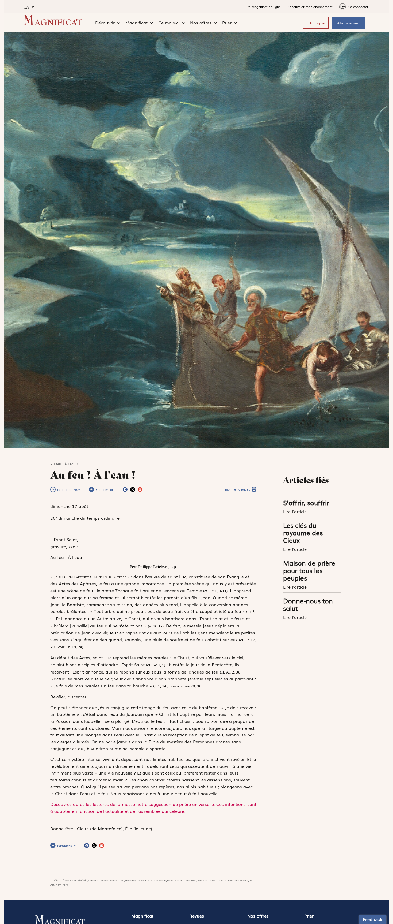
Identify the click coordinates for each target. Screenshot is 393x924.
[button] (125, 489)
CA (26, 7)
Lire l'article (295, 511)
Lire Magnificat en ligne (263, 6)
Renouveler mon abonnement (310, 6)
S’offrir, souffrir (306, 502)
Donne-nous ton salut (308, 604)
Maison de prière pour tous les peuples (309, 570)
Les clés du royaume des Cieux (303, 532)
